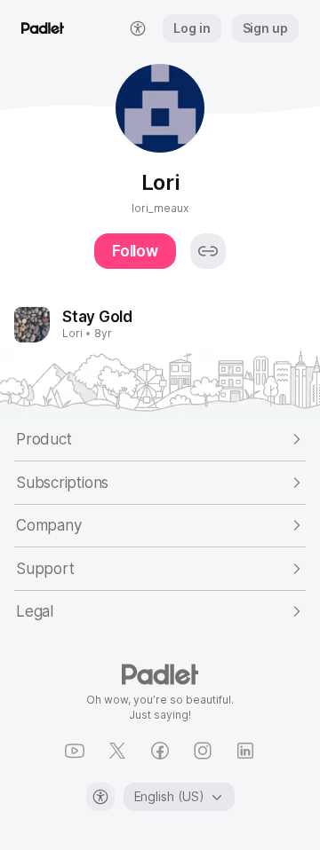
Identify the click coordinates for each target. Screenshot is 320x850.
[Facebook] (160, 750)
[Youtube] (74, 750)
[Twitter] (117, 750)
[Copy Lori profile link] (208, 251)
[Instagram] (202, 750)
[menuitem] (138, 28)
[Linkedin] (245, 750)
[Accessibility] (100, 797)
